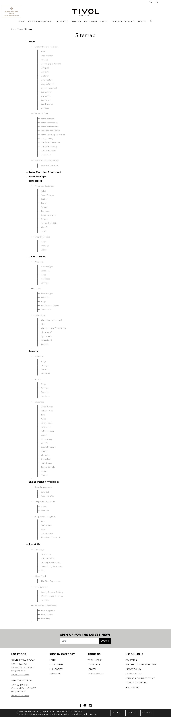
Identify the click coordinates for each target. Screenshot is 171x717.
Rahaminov (46, 427)
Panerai (44, 207)
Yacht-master (47, 104)
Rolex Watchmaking (50, 127)
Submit (105, 641)
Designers (39, 402)
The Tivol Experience (50, 581)
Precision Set (47, 533)
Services (92, 669)
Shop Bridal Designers (45, 516)
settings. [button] (94, 714)
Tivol (43, 415)
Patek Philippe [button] (62, 21)
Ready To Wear (48, 496)
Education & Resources (45, 606)
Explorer (45, 76)
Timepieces (35, 181)
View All (44, 227)
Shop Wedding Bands (45, 502)
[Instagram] (90, 706)
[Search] (151, 21)
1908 (43, 52)
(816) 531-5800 (18, 671)
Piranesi (44, 475)
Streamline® (46, 340)
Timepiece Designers (44, 186)
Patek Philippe (37, 176)
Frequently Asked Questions (141, 665)
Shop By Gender (42, 237)
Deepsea (45, 108)
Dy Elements (46, 336)
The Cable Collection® (51, 320)
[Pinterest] (85, 706)
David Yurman (37, 257)
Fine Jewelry (56, 669)
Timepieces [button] (76, 21)
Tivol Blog (45, 619)
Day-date (45, 72)
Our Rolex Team (48, 151)
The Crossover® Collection (54, 328)
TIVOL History (95, 660)
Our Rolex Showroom (50, 143)
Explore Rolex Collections (47, 47)
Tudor (43, 203)
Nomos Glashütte (49, 223)
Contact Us (46, 155)
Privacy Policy (133, 669)
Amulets (44, 344)
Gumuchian (46, 459)
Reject (132, 713)
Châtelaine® (47, 332)
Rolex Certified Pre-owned (45, 172)
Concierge (39, 550)
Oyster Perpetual (49, 88)
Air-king (44, 60)
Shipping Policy (134, 674)
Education (131, 660)
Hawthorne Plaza (21, 681)
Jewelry (33, 351)
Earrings (44, 283)
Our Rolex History (49, 147)
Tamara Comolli (48, 467)
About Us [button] (142, 21)
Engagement (56, 665)
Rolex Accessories (49, 123)
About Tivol (40, 576)
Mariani (44, 471)
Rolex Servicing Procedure (53, 135)
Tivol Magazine (48, 611)
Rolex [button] (21, 21)
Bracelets (45, 271)
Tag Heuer (45, 211)
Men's (43, 242)
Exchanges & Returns (51, 562)
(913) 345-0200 (18, 692)
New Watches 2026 (49, 165)
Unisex (44, 250)
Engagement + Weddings (44, 482)
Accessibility (132, 687)
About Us (34, 544)
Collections (40, 315)
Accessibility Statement (52, 567)
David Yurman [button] (90, 21)
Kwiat (43, 419)
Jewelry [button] (104, 21)
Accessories (46, 310)
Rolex (32, 42)
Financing (45, 600)
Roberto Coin (47, 411)
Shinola (44, 219)
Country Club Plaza (23, 660)
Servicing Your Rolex (50, 131)
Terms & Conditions (136, 683)
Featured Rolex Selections (47, 161)
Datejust (45, 68)
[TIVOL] (85, 12)
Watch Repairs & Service (52, 596)
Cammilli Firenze (48, 447)
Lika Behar (45, 455)
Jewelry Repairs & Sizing (52, 592)
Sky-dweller (46, 96)
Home (13, 29)
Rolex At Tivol (41, 114)
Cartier (44, 199)
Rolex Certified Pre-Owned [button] (40, 21)
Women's (45, 246)
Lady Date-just (47, 84)
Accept (117, 713)
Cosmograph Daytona (51, 64)
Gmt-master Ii (47, 80)
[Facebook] (80, 706)
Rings (43, 275)
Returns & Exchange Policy (140, 678)
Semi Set (45, 492)
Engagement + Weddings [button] (122, 21)
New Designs (47, 267)
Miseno (44, 451)
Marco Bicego (47, 439)
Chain (43, 324)
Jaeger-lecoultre (48, 215)
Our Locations (47, 558)
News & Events (95, 674)
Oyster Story (47, 139)
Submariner (46, 100)
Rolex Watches (47, 119)
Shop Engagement (43, 487)
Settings (147, 713)
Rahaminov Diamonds (50, 537)
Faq (42, 571)
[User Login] (157, 2)
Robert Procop (48, 431)
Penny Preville (47, 423)
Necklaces (45, 279)
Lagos (43, 231)
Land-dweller (47, 56)
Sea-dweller (46, 92)
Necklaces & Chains (50, 306)
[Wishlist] (151, 2)
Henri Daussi (46, 463)
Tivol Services (41, 587)
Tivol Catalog (47, 615)
